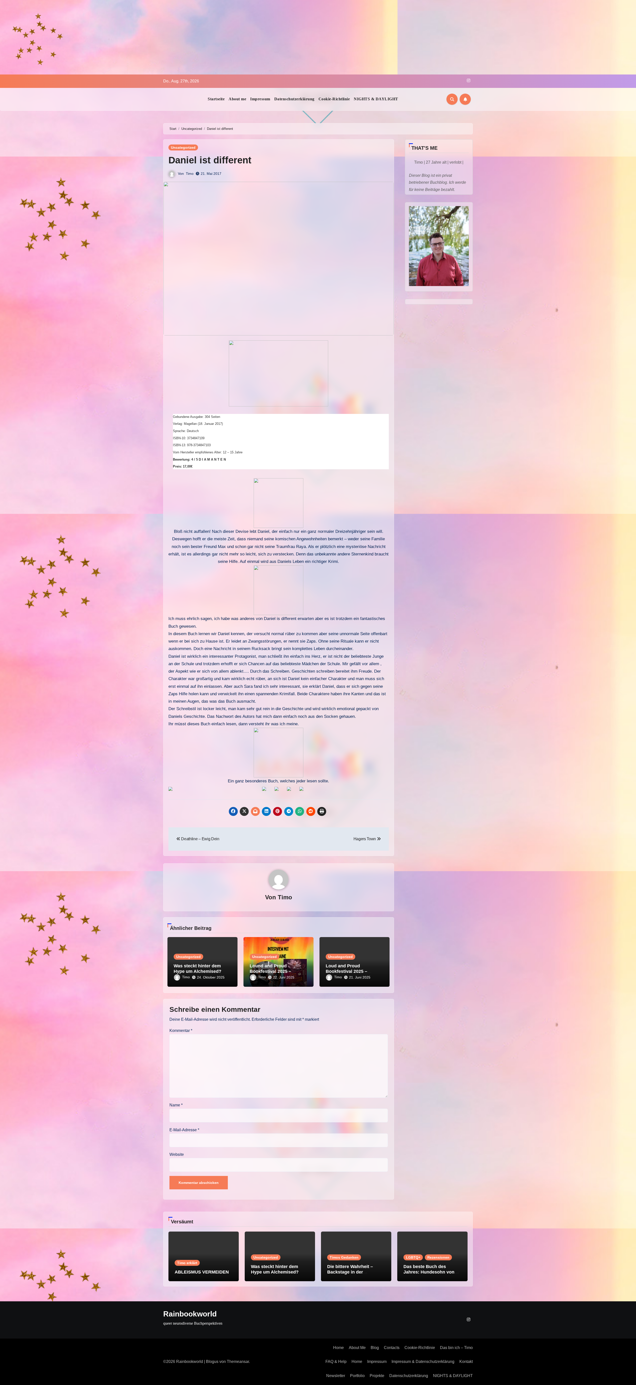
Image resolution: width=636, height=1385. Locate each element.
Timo (190, 174)
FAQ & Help (336, 1361)
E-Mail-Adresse (184, 1130)
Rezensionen (438, 1258)
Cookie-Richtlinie (334, 99)
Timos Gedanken (344, 1258)
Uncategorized (183, 147)
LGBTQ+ (413, 1258)
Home (338, 1348)
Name (176, 1105)
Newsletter (335, 1376)
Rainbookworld (190, 1314)
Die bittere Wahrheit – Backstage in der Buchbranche (350, 1272)
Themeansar (238, 1361)
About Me (357, 1348)
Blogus (212, 1361)
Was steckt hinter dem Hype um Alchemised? (197, 968)
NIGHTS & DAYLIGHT (376, 99)
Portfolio (357, 1376)
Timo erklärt (187, 1263)
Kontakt (466, 1361)
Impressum (260, 99)
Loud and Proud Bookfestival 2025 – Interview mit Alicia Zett (350, 971)
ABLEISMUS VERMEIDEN (202, 1272)
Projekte (377, 1376)
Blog (375, 1348)
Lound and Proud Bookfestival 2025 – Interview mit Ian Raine (274, 971)
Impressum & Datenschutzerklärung (423, 1361)
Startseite (216, 99)
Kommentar (180, 1030)
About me (237, 99)
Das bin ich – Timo (456, 1348)
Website (176, 1154)
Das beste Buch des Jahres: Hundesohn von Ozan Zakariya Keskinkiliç (430, 1272)
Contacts (391, 1348)
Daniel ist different (209, 160)
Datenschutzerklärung (294, 99)
